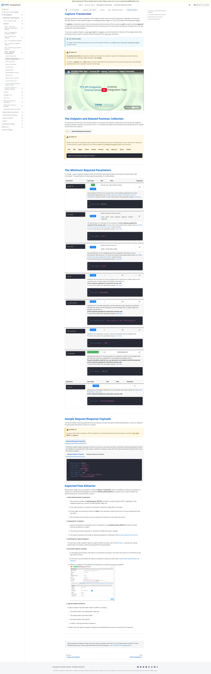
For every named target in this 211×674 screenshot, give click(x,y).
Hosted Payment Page (10, 21)
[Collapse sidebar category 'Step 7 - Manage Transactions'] (22, 52)
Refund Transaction (11, 64)
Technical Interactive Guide (122, 5)
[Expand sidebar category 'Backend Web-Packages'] (22, 124)
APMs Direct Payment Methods (10, 105)
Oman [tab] (87, 149)
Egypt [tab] (80, 149)
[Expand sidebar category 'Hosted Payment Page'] (22, 20)
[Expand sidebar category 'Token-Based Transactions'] (22, 115)
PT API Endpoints (7, 15)
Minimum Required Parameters (128, 535)
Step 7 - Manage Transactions (10, 52)
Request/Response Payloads (155, 17)
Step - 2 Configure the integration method (11, 33)
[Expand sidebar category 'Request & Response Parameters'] (22, 101)
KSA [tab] (69, 149)
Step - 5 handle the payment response (12, 44)
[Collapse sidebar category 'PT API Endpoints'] (22, 15)
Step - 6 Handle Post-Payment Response (13, 48)
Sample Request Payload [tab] (75, 454)
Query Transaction (11, 56)
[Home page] (66, 10)
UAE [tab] (74, 149)
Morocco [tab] (114, 149)
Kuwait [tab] (101, 149)
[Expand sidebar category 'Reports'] (22, 121)
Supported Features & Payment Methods (11, 88)
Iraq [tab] (107, 149)
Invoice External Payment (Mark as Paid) (13, 84)
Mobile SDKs (5, 127)
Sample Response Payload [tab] (95, 454)
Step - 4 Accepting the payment (13, 40)
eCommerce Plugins (7, 130)
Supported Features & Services (12, 109)
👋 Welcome (5, 9)
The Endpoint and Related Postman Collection (157, 11)
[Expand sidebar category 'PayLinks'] (22, 92)
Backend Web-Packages (8, 124)
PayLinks (6, 92)
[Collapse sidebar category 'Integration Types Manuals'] (22, 18)
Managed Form (8, 95)
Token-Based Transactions (10, 115)
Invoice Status (9, 67)
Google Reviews (126, 645)
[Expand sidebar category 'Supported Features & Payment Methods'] (22, 88)
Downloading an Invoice (12, 72)
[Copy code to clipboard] (140, 155)
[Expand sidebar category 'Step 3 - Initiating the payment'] (22, 37)
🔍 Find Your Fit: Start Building (10, 12)
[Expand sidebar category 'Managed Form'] (22, 95)
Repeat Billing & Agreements (11, 112)
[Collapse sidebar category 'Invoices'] (22, 23)
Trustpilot (115, 645)
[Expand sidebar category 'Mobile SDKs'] (22, 127)
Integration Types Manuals (11, 18)
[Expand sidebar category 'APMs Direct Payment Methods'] (22, 106)
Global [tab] (128, 149)
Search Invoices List (11, 81)
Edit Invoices (9, 75)
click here (137, 197)
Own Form (6, 98)
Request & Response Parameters (9, 101)
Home (81, 5)
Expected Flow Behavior (154, 19)
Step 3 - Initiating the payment (10, 37)
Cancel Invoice (10, 70)
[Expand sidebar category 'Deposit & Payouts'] (22, 118)
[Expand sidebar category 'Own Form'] (22, 98)
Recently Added (89, 5)
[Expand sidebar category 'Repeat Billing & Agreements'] (22, 112)
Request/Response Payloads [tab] (75, 441)
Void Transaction (10, 61)
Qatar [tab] (122, 149)
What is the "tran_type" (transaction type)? (126, 43)
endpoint (121, 543)
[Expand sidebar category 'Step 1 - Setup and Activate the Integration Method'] (22, 28)
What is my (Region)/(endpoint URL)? (109, 144)
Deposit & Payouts (8, 118)
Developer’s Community (104, 5)
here (96, 125)
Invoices (6, 24)
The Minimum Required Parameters (157, 14)
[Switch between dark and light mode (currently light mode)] (189, 5)
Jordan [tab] (94, 149)
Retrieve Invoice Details (12, 78)
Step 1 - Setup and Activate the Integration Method (11, 28)
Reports (5, 121)
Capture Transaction (12, 59)
